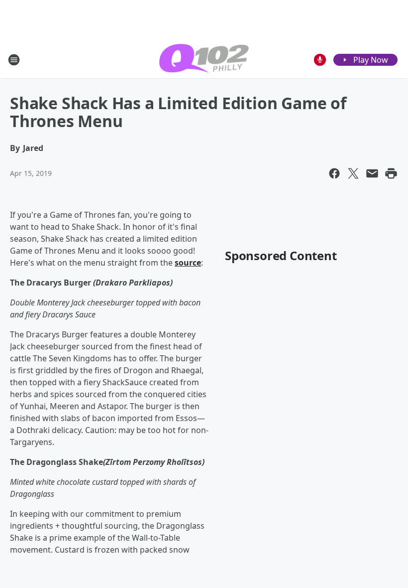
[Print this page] (391, 173)
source (188, 262)
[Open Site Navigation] (14, 60)
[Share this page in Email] (372, 173)
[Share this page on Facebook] (334, 173)
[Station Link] (204, 59)
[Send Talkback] (320, 60)
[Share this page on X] (353, 173)
